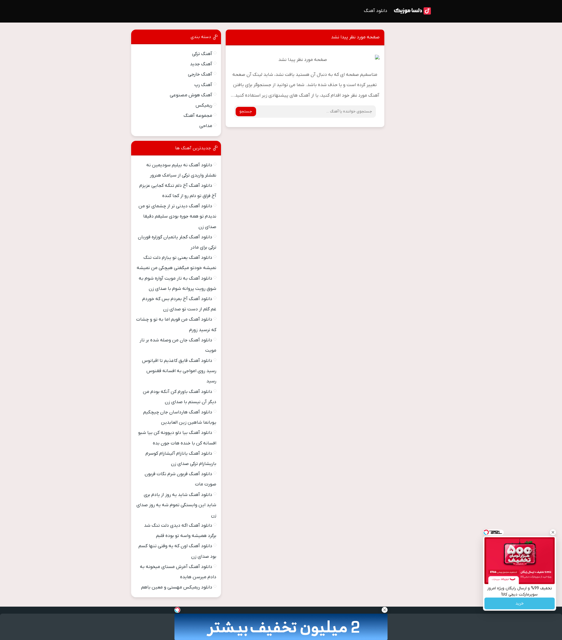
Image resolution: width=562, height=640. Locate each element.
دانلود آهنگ (375, 11)
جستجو (245, 111)
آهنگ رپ (203, 85)
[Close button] (553, 532)
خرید (519, 603)
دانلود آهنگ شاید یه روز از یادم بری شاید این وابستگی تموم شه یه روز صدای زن (176, 505)
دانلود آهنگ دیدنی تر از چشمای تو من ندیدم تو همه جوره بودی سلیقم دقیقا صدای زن (177, 216)
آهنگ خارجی (200, 74)
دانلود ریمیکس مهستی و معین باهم (176, 587)
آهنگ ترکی (202, 54)
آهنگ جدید (201, 64)
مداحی (205, 126)
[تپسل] (177, 610)
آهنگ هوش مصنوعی (191, 95)
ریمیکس (204, 105)
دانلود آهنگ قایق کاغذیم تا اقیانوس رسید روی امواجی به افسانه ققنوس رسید (179, 371)
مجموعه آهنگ (198, 116)
